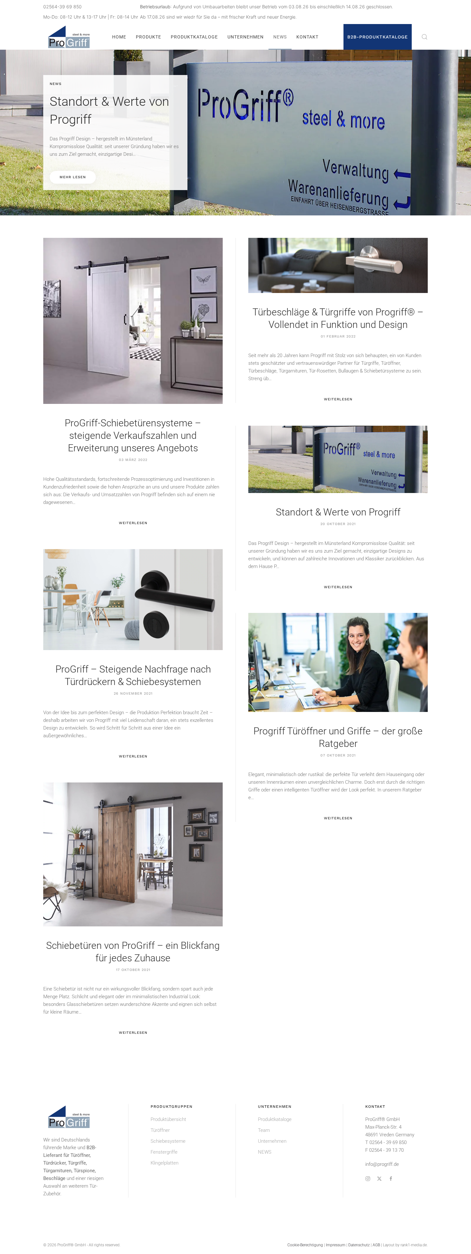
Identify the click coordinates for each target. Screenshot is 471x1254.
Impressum (335, 1245)
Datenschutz (359, 1245)
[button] (424, 37)
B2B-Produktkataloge (377, 36)
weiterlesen (133, 523)
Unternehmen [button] (245, 36)
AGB (376, 1245)
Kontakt (307, 36)
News (280, 36)
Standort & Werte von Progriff (338, 512)
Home (119, 36)
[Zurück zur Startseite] (69, 37)
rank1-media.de (414, 1245)
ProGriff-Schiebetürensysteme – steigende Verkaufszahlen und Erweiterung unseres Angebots (133, 435)
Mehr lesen (73, 177)
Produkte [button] (148, 36)
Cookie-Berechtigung (305, 1245)
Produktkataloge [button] (194, 36)
